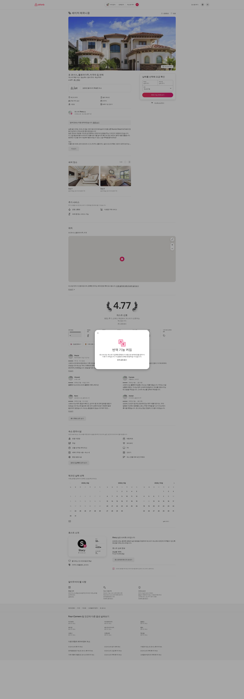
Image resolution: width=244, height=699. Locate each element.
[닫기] (98, 333)
